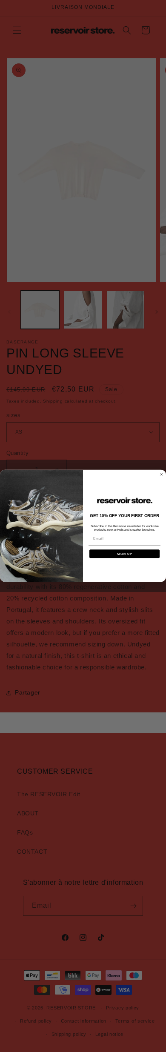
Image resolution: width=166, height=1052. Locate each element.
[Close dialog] (161, 474)
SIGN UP (124, 553)
